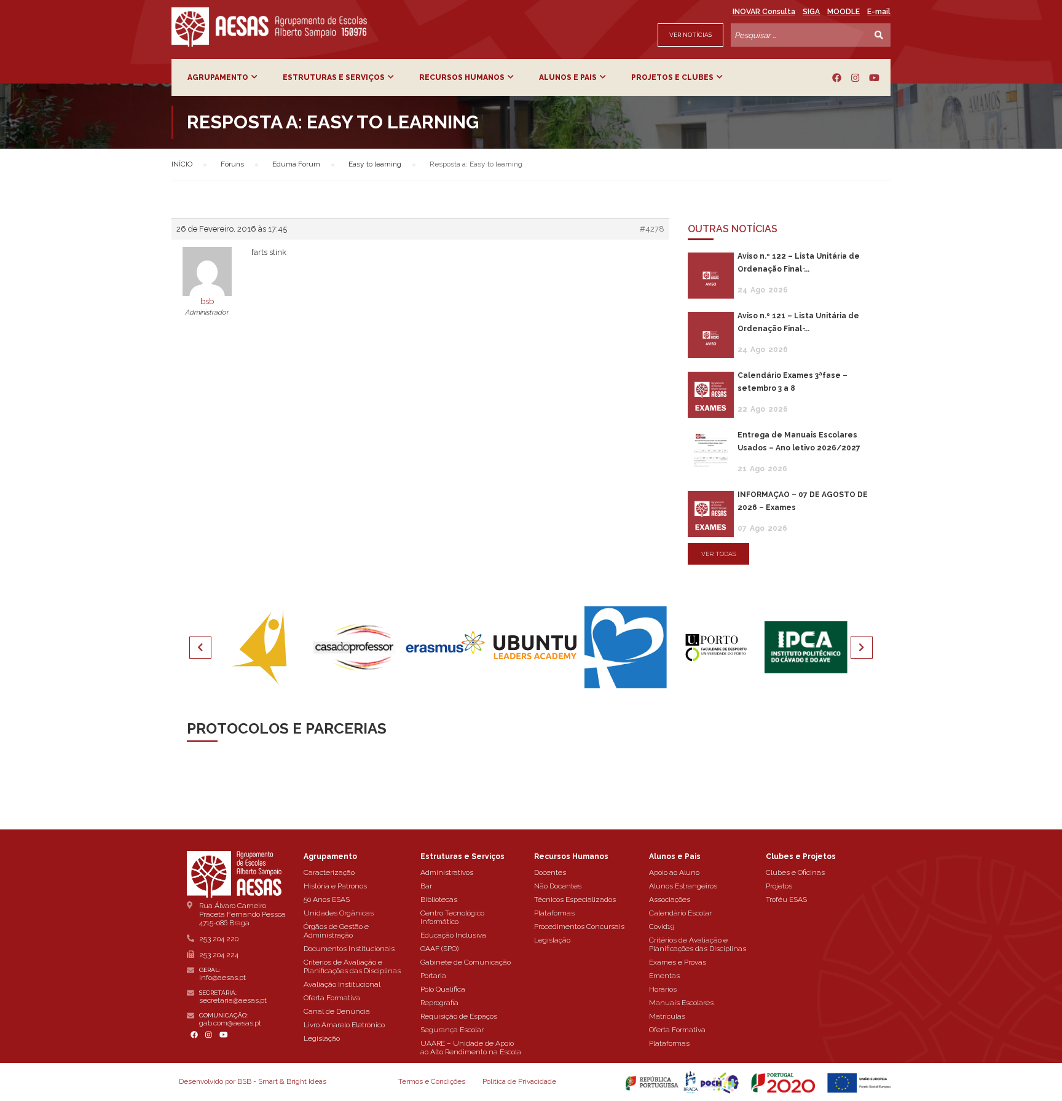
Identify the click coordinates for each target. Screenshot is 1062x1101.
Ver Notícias (690, 34)
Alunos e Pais (568, 77)
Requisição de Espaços (458, 1016)
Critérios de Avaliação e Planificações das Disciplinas (352, 966)
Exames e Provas (677, 962)
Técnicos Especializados (575, 899)
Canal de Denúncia (337, 1011)
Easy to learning (374, 164)
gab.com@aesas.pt (230, 1023)
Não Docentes (557, 886)
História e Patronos (335, 886)
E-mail (879, 11)
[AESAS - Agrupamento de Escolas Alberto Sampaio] (269, 27)
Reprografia (439, 1002)
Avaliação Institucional (342, 984)
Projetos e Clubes (672, 77)
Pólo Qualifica (442, 989)
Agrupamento (217, 77)
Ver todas (718, 553)
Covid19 (661, 926)
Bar (426, 886)
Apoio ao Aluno (674, 872)
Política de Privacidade (519, 1081)
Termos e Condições (431, 1081)
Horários (663, 989)
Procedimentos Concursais (579, 926)
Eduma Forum (296, 164)
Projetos (779, 886)
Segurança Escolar (452, 1029)
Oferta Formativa (332, 997)
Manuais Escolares (681, 1002)
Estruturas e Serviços (334, 77)
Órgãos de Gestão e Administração (336, 930)
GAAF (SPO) (439, 948)
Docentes (550, 872)
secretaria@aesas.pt (233, 1000)
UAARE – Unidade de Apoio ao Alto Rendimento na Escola (470, 1047)
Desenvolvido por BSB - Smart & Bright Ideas (252, 1081)
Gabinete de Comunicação (465, 962)
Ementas (664, 975)
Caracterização (329, 872)
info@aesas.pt (222, 977)
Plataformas (554, 913)
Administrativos (446, 872)
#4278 (652, 228)
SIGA (811, 11)
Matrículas (667, 1016)
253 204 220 (218, 938)
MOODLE (843, 11)
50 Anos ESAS (327, 899)
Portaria (433, 975)
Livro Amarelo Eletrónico (344, 1025)
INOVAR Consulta (764, 11)
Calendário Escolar (680, 913)
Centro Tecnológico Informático (452, 917)
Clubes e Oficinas (795, 872)
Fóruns (232, 164)
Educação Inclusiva (453, 935)
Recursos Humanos (462, 77)
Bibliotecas (438, 899)
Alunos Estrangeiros (683, 886)
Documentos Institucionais (349, 948)
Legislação (322, 1038)
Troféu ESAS (786, 899)
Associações (669, 899)
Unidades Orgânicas (339, 913)
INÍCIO (181, 164)
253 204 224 (218, 954)
